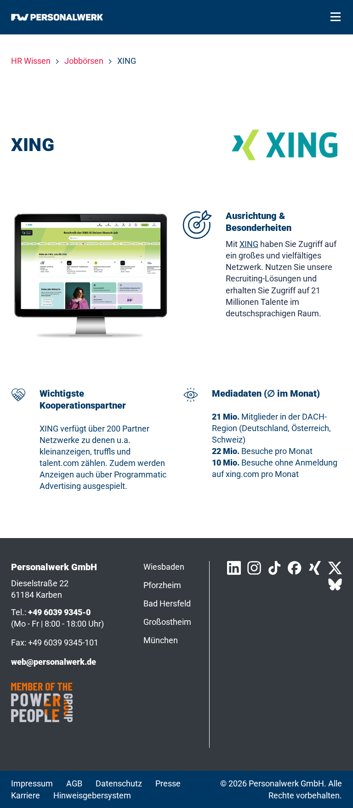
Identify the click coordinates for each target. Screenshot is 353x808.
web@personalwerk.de (53, 662)
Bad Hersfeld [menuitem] (167, 603)
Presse (168, 783)
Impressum (32, 783)
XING (248, 244)
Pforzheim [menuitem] (162, 585)
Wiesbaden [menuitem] (163, 567)
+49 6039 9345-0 (59, 612)
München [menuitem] (160, 640)
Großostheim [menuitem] (167, 622)
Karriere (25, 795)
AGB (74, 783)
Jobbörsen (83, 61)
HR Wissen (31, 61)
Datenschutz (119, 783)
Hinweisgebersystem (92, 795)
